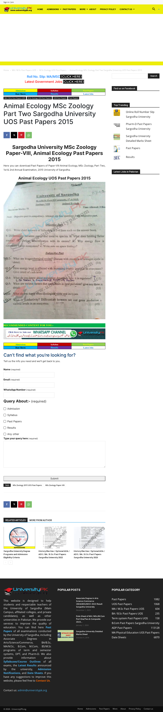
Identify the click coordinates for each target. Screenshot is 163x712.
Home (40, 9)
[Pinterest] (21, 135)
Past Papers (69, 9)
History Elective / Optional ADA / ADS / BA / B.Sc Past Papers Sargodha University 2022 (54, 554)
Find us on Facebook (124, 88)
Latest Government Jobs (44, 82)
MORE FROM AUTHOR (40, 520)
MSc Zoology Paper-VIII (54, 485)
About (92, 9)
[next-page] (11, 563)
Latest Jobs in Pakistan (126, 171)
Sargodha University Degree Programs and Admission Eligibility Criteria (17, 554)
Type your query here (21, 438)
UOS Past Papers (60, 98)
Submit (54, 478)
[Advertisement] (81, 38)
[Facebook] (7, 135)
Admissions (53, 9)
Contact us (126, 9)
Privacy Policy (108, 9)
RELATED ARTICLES (15, 520)
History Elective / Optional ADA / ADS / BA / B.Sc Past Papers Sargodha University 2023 (89, 554)
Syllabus (54, 90)
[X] (14, 135)
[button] (154, 9)
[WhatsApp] (28, 135)
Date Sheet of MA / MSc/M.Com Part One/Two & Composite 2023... (90, 619)
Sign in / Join (9, 2)
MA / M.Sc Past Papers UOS (24, 70)
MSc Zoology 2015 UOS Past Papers (27, 485)
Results (54, 94)
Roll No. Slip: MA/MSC (43, 76)
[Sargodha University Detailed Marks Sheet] (66, 635)
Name (12, 369)
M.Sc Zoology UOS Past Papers (53, 70)
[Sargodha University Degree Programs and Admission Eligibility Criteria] (19, 538)
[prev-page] (5, 563)
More (82, 9)
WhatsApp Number (20, 389)
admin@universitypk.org (32, 690)
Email (12, 379)
